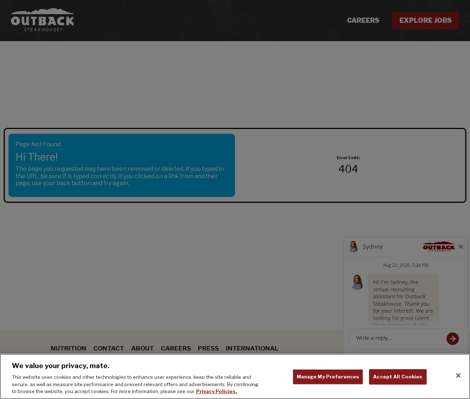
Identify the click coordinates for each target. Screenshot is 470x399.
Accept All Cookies (397, 377)
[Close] (458, 375)
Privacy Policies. (216, 391)
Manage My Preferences (328, 377)
